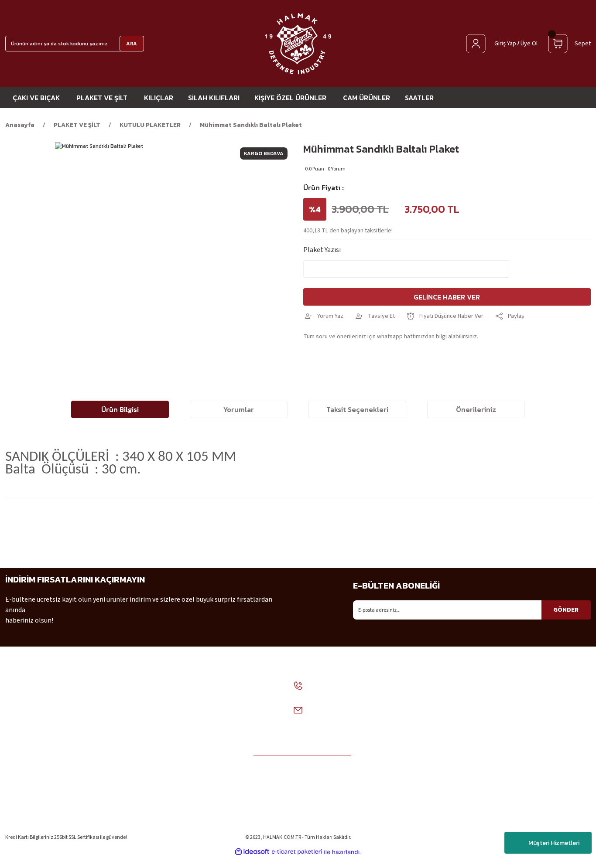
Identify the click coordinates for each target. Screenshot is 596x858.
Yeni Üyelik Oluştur (529, 749)
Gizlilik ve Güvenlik (133, 765)
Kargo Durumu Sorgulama (540, 812)
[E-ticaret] (296, 852)
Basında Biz (22, 796)
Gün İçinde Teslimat (134, 781)
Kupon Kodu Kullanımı (138, 749)
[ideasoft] (252, 852)
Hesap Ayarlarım (526, 765)
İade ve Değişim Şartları (140, 718)
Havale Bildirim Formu (138, 812)
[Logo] (298, 43)
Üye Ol (529, 43)
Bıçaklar (415, 749)
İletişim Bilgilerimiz (35, 765)
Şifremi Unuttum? (528, 734)
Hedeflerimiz (24, 749)
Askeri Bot (418, 718)
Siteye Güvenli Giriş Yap (536, 718)
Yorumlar (238, 409)
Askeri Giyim (421, 734)
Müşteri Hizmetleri (553, 843)
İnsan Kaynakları (30, 781)
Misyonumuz (24, 734)
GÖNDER (566, 609)
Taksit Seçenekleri (357, 409)
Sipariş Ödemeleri (131, 734)
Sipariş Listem (523, 781)
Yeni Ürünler (420, 812)
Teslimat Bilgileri (528, 796)
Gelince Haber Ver (447, 297)
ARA (131, 44)
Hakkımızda (23, 718)
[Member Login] (476, 43)
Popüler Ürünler (427, 781)
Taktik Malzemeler (431, 765)
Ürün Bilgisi (120, 409)
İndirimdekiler (424, 796)
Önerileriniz (476, 409)
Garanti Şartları (128, 796)
